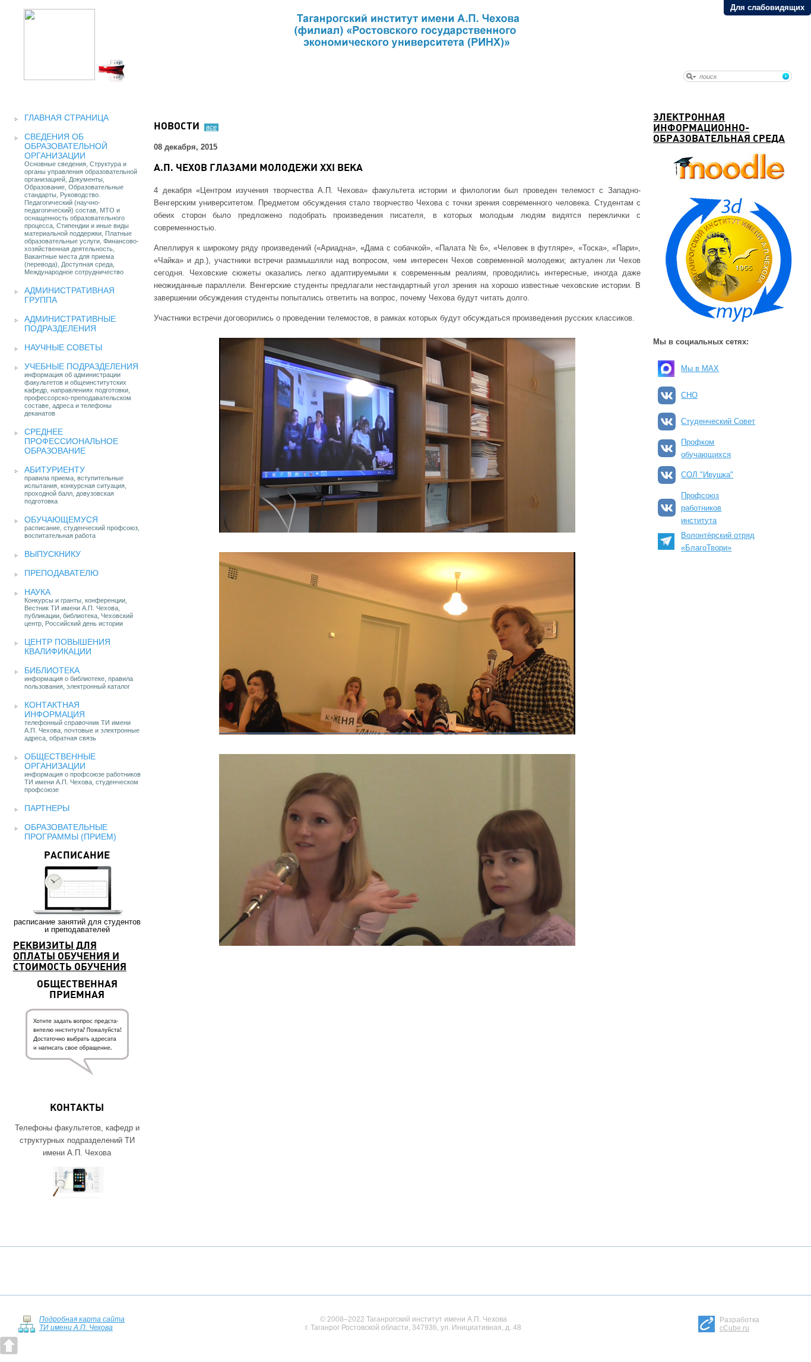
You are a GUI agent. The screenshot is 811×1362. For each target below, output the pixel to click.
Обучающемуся (61, 519)
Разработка (739, 1324)
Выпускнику (52, 554)
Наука (37, 592)
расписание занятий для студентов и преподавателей (77, 892)
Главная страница (66, 117)
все (211, 127)
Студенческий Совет (718, 421)
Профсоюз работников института (701, 508)
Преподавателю (61, 573)
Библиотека (52, 670)
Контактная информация (54, 709)
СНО (689, 395)
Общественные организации (60, 761)
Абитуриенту (54, 469)
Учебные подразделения (81, 366)
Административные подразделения (70, 323)
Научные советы (63, 347)
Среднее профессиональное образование (71, 441)
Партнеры (46, 808)
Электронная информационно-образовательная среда (719, 128)
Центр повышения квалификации (67, 646)
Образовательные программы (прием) (70, 831)
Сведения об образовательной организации (65, 146)
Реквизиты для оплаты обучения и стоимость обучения (69, 957)
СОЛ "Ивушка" (707, 474)
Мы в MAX (700, 368)
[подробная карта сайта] (26, 1330)
